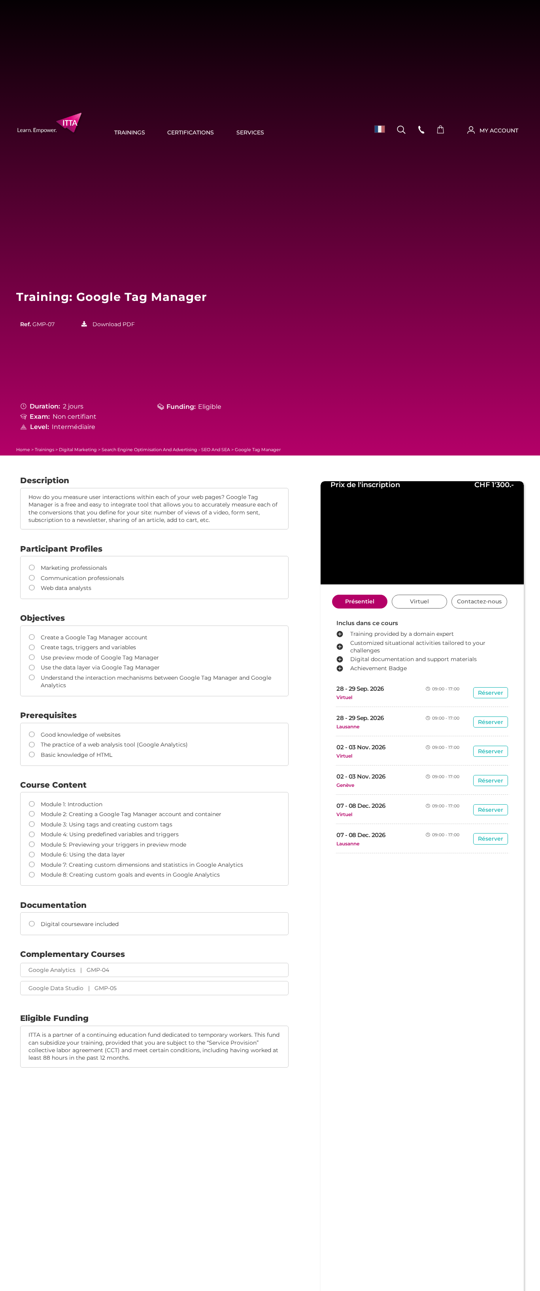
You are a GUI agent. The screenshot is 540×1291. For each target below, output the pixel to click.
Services (250, 132)
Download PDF (114, 324)
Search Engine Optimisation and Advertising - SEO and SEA (166, 449)
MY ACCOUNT (499, 130)
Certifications (190, 132)
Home (23, 449)
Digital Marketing (78, 449)
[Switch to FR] (377, 129)
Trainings (129, 132)
